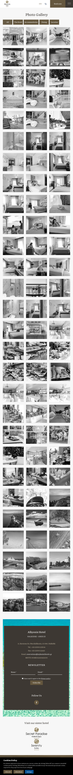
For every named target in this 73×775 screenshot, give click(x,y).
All (8, 22)
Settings (29, 772)
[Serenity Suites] (36, 744)
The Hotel (18, 22)
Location (54, 22)
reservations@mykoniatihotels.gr (39, 654)
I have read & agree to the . (37, 678)
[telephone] (45, 3)
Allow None (18, 772)
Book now (58, 3)
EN (40, 3)
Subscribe (36, 682)
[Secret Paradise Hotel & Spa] (36, 733)
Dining (44, 22)
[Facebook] (36, 702)
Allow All (8, 772)
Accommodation (31, 22)
